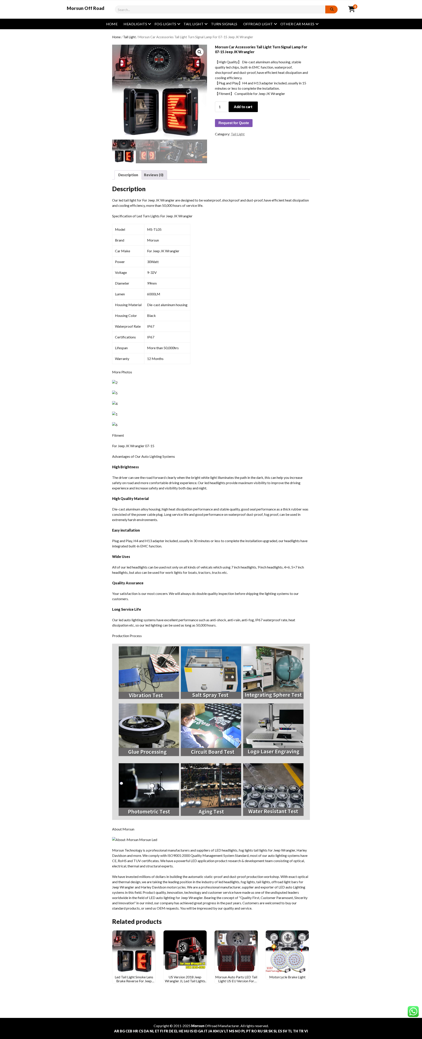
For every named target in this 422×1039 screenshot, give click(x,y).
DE (171, 1031)
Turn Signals (224, 24)
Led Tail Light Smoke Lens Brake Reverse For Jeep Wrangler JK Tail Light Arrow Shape (134, 983)
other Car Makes (297, 24)
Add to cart (243, 107)
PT (248, 1031)
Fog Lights (165, 24)
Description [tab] (128, 175)
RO (254, 1031)
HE (181, 1031)
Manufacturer (228, 1026)
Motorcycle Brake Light (287, 977)
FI (161, 1031)
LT (226, 1031)
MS (231, 1031)
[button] (200, 52)
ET (157, 1031)
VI (306, 1031)
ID (195, 1031)
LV (221, 1031)
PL (243, 1031)
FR (166, 1031)
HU (186, 1031)
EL (176, 1031)
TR (301, 1031)
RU (260, 1031)
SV (285, 1031)
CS (141, 1031)
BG (122, 1031)
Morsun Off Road (85, 8)
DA (146, 1031)
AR (116, 1031)
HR (135, 1031)
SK (270, 1031)
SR (265, 1031)
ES (280, 1031)
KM (216, 1031)
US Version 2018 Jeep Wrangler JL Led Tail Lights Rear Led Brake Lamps (185, 981)
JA (210, 1031)
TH (295, 1031)
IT (205, 1031)
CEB (129, 1031)
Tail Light (194, 24)
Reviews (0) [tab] (153, 175)
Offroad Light (258, 24)
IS (191, 1031)
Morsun (197, 1026)
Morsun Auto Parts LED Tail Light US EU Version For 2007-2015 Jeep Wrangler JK (236, 983)
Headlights (135, 24)
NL (152, 1031)
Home (112, 24)
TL (290, 1031)
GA (200, 1031)
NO (238, 1031)
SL (275, 1031)
